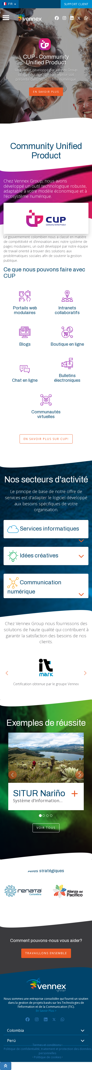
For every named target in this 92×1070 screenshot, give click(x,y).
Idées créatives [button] (38, 555)
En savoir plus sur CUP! (46, 439)
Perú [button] (11, 1041)
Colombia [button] (15, 1031)
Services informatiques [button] (49, 529)
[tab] (46, 529)
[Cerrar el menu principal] (6, 17)
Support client (76, 4)
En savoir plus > (46, 1011)
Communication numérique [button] (34, 587)
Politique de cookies (47, 1057)
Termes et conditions (47, 1045)
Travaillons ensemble (46, 953)
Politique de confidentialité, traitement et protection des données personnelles (47, 1051)
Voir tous (46, 828)
